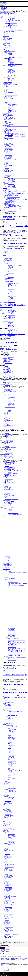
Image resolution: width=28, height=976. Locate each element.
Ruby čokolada (8, 97)
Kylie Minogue (11, 312)
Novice (6, 862)
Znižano (4, 221)
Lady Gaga (10, 73)
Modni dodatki (6, 173)
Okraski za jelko (8, 38)
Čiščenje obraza (11, 117)
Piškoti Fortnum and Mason (11, 84)
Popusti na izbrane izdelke (10, 391)
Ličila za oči (7, 23)
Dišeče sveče (8, 189)
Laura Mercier (11, 313)
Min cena (2, 226)
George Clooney (11, 70)
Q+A (6, 140)
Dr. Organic (7, 136)
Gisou (6, 443)
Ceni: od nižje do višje (7, 216)
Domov (1, 11)
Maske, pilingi (11, 109)
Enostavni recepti (11, 834)
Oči (6, 343)
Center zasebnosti (3, 946)
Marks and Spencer (9, 138)
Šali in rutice (7, 176)
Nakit (4, 182)
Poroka (6, 849)
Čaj (6, 117)
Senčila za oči (10, 25)
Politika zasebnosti (20, 958)
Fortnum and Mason (7, 83)
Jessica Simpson (11, 310)
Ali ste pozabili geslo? (12, 447)
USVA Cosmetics (11, 335)
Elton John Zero (6, 36)
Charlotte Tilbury (8, 435)
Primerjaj (2, 311)
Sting (9, 76)
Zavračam (6, 945)
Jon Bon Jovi (10, 72)
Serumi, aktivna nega (12, 106)
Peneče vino (7, 51)
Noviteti (4, 214)
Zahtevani (2, 958)
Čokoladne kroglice (9, 98)
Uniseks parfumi (8, 377)
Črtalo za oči (10, 24)
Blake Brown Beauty (9, 431)
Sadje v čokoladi (8, 99)
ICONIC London (11, 309)
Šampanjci (7, 77)
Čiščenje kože (11, 105)
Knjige (4, 44)
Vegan (6, 351)
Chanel (6, 436)
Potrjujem (2, 945)
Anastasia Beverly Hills (10, 429)
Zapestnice (7, 368)
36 (10, 234)
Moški (9, 112)
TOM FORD (8, 171)
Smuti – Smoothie (11, 835)
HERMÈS (10, 307)
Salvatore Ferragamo (12, 330)
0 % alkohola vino (11, 54)
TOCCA (10, 332)
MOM (11, 63)
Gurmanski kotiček (6, 86)
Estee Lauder (8, 166)
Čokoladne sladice (9, 92)
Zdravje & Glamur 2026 (10, 843)
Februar (9, 845)
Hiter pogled (2, 313)
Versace (9, 336)
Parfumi (4, 195)
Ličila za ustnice (8, 20)
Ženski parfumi (8, 204)
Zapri (1, 17)
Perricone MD (11, 325)
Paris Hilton (10, 322)
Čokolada (7, 91)
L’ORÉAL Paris (11, 315)
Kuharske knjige (8, 46)
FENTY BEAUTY (9, 133)
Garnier (6, 129)
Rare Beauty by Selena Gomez (14, 326)
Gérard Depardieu (11, 71)
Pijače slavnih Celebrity (10, 65)
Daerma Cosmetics (9, 143)
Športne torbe (11, 358)
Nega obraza (10, 118)
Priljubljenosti (5, 212)
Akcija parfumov (8, 390)
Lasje (6, 337)
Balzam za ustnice (11, 124)
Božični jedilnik (11, 841)
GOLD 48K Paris (11, 302)
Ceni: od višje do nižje (7, 217)
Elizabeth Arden (8, 150)
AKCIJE (4, 190)
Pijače (4, 49)
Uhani (6, 366)
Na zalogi (5, 222)
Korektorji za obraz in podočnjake (15, 30)
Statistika (6, 958)
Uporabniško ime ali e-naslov (6, 442)
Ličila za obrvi (8, 21)
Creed (6, 439)
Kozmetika (5, 100)
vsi (11, 234)
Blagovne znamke (6, 125)
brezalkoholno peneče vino (15, 57)
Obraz (6, 340)
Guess (6, 448)
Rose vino (10, 53)
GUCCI (9, 303)
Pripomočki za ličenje (9, 31)
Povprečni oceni (6, 213)
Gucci (6, 197)
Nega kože (7, 338)
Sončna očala (8, 360)
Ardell (6, 162)
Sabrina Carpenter (11, 329)
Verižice (7, 367)
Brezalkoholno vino (12, 56)
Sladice (9, 837)
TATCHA (10, 331)
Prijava (2, 449)
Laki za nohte (10, 115)
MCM (9, 316)
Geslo (1, 444)
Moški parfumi (8, 375)
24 (9, 234)
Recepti (6, 832)
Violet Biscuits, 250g (9, 219)
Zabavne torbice (11, 359)
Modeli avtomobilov (9, 812)
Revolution (10, 328)
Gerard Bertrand (11, 66)
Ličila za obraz (8, 26)
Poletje (4, 32)
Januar (9, 844)
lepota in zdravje (8, 857)
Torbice (7, 355)
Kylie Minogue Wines (7, 82)
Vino (6, 52)
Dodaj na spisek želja (4, 302)
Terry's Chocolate (8, 96)
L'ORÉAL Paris (8, 157)
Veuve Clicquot (11, 80)
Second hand (5, 186)
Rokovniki (7, 45)
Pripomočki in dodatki (12, 104)
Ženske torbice (11, 357)
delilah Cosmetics (9, 440)
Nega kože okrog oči (12, 345)
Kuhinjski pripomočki (9, 87)
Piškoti (6, 89)
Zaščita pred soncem (12, 350)
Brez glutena (10, 838)
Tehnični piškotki (3, 963)
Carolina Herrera (8, 202)
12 (8, 234)
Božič (6, 855)
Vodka (9, 64)
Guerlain (7, 168)
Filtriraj (14, 227)
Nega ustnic (10, 119)
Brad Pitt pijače (11, 67)
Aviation (12, 62)
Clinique (7, 437)
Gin (8, 60)
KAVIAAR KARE (12, 311)
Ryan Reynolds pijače (12, 75)
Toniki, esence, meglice (12, 715)
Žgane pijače (7, 58)
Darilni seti (5, 188)
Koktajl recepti (11, 839)
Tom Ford (7, 203)
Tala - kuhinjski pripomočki (11, 95)
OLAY (9, 323)
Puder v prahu (11, 29)
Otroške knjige (8, 47)
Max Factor (10, 320)
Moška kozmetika (9, 42)
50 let (6, 848)
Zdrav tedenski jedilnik (12, 836)
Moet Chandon (11, 79)
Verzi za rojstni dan (9, 850)
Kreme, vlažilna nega (12, 108)
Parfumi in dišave (8, 856)
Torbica (6, 859)
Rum (9, 59)
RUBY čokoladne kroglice (8, 349)
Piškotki (9, 946)
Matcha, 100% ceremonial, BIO (13, 684)
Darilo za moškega (6, 39)
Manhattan (10, 318)
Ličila (4, 19)
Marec (9, 847)
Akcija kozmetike (9, 389)
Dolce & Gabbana (9, 441)
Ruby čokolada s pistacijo (8, 342)
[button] (3, 310)
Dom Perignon (11, 78)
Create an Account (4, 454)
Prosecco (7, 50)
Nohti (6, 339)
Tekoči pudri (10, 27)
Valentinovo (7, 854)
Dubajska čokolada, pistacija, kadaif (15, 692)
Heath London (8, 372)
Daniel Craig (10, 69)
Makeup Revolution (12, 317)
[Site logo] (6, 7)
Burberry (7, 433)
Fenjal (6, 137)
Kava (6, 93)
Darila (4, 34)
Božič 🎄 (5, 37)
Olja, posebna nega (12, 110)
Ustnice (7, 346)
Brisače (6, 33)
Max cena (18, 226)
